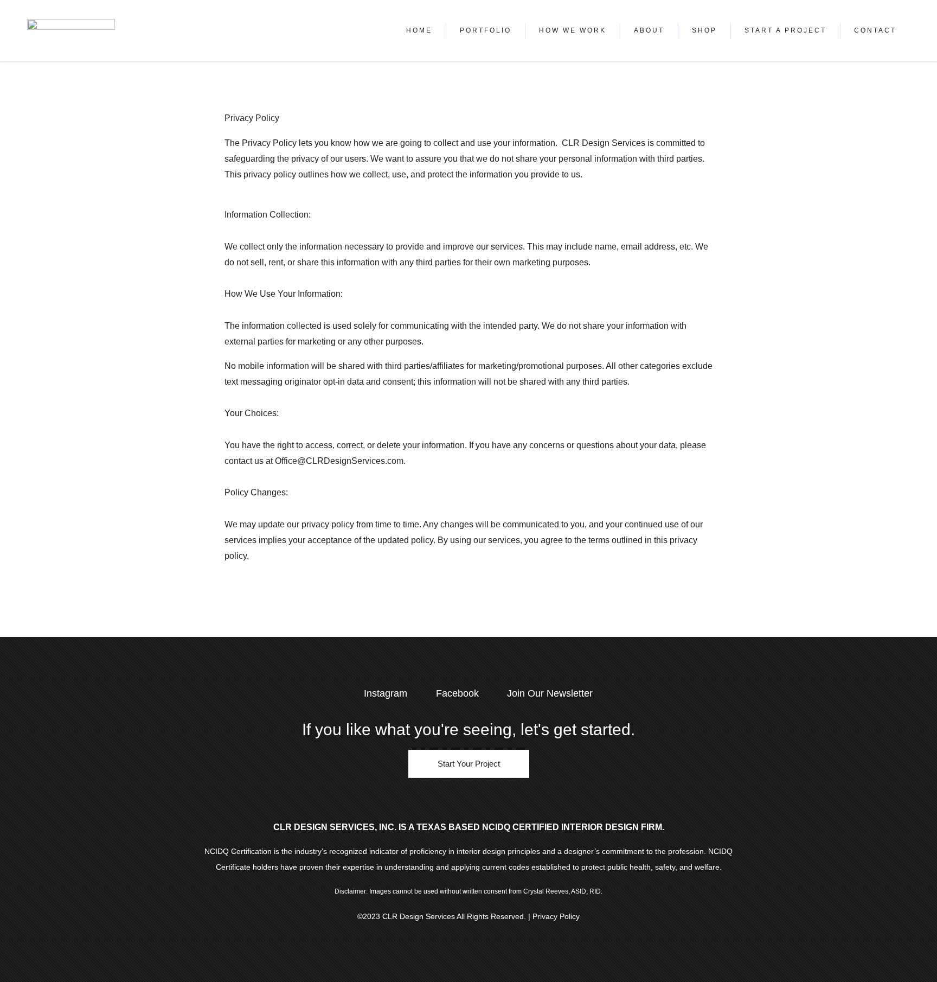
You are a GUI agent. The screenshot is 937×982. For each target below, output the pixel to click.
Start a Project (785, 30)
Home (419, 30)
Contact (875, 30)
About (649, 30)
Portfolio (485, 30)
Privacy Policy (556, 916)
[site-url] (71, 30)
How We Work (572, 30)
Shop (704, 30)
